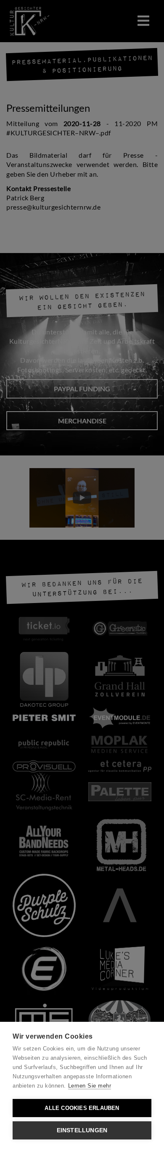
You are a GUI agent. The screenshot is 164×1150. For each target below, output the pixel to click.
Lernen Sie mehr (89, 1086)
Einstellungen (82, 1130)
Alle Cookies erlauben (82, 1108)
